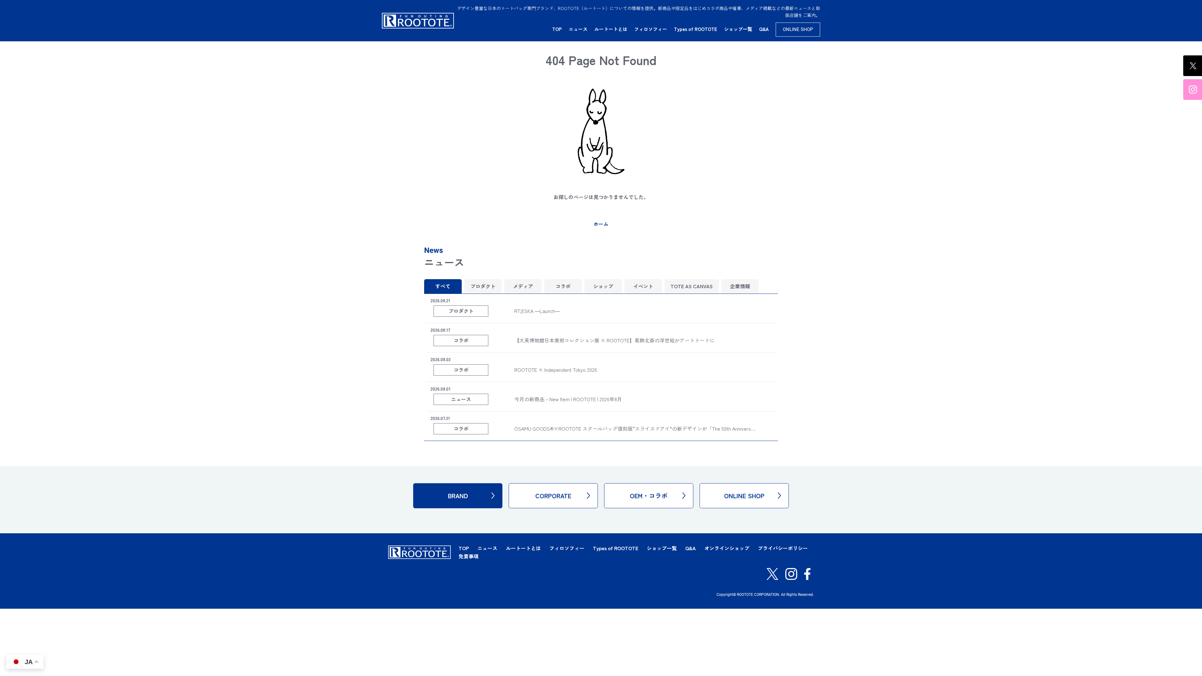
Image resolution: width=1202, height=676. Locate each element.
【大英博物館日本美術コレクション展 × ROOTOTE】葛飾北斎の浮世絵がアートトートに (614, 340)
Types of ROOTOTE (695, 29)
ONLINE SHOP (798, 29)
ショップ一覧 (738, 29)
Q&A (764, 29)
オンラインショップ (726, 548)
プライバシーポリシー (783, 548)
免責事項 (469, 556)
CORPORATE (553, 495)
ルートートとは (610, 29)
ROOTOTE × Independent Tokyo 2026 (555, 369)
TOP (557, 29)
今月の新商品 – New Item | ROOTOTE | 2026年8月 (568, 399)
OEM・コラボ (649, 495)
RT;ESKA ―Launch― (537, 311)
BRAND (458, 495)
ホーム (601, 224)
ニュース (578, 29)
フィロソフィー (650, 29)
